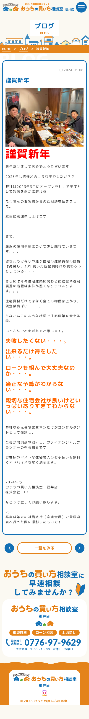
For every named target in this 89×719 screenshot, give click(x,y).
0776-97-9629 (52, 642)
